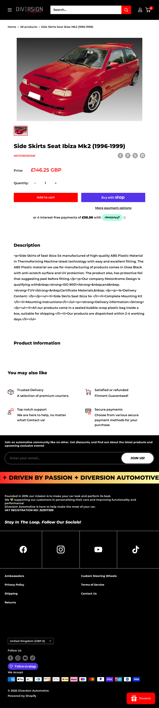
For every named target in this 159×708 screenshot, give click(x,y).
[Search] (126, 10)
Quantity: (21, 183)
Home (12, 27)
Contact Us (89, 593)
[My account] (140, 10)
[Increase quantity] (56, 183)
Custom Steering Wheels (99, 576)
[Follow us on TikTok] (32, 658)
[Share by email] (142, 155)
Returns (10, 602)
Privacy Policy (14, 584)
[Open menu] (10, 9)
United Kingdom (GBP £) (27, 641)
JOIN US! (137, 458)
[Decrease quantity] (35, 183)
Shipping (11, 593)
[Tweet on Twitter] (135, 155)
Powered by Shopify (22, 696)
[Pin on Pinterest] (127, 155)
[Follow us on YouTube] (25, 658)
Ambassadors (14, 576)
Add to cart (46, 197)
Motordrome (24, 156)
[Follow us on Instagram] (18, 658)
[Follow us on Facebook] (10, 658)
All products (28, 27)
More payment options (113, 208)
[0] (148, 10)
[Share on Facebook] (120, 155)
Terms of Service (92, 584)
